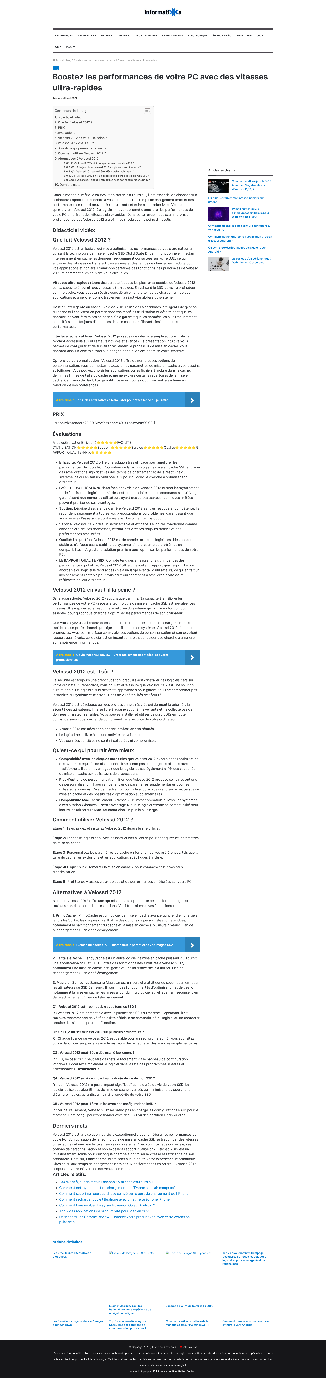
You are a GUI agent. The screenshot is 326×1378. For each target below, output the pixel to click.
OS (57, 46)
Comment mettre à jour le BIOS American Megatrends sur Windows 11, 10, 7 (251, 185)
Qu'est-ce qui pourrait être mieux (82, 148)
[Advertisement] (240, 132)
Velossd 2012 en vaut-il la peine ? (82, 138)
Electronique (197, 35)
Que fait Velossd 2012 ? (75, 122)
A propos (146, 1371)
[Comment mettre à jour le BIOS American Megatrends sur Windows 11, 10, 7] (218, 186)
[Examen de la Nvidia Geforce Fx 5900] (191, 1276)
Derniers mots (70, 184)
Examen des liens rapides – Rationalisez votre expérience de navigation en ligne (130, 1309)
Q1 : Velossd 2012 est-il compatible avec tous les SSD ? (102, 163)
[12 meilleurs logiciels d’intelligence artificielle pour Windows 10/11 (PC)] (218, 214)
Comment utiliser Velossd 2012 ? (82, 153)
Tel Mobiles (86, 35)
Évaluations (66, 133)
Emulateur (244, 35)
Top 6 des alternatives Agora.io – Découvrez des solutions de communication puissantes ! (130, 1324)
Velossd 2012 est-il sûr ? (76, 143)
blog (68, 60)
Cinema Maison (172, 35)
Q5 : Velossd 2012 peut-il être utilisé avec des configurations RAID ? (110, 179)
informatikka (190, 1347)
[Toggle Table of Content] (145, 111)
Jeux (260, 35)
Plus (69, 46)
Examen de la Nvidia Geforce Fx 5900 (189, 1305)
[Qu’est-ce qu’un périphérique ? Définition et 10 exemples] (218, 264)
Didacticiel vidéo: (70, 117)
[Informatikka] (163, 12)
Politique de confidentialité (169, 1371)
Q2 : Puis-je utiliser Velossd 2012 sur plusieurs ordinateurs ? (106, 167)
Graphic (124, 35)
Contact (191, 1371)
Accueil (59, 60)
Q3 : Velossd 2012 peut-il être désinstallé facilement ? (102, 171)
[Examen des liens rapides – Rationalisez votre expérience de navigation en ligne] (134, 1276)
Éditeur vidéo (222, 35)
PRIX (61, 127)
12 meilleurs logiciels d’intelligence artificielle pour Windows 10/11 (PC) (250, 212)
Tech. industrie (146, 35)
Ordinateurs (64, 35)
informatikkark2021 (66, 98)
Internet (107, 35)
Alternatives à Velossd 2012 (78, 158)
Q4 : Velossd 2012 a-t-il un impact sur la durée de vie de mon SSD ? (110, 175)
